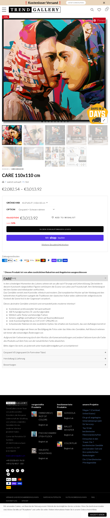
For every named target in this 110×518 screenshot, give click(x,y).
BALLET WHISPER (69, 428)
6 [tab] (58, 121)
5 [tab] (55, 121)
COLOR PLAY (70, 443)
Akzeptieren (97, 515)
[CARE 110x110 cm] (55, 71)
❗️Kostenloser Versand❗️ (43, 2)
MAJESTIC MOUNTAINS (45, 451)
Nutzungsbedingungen (76, 497)
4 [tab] (51, 121)
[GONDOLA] (59, 413)
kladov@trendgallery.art (15, 456)
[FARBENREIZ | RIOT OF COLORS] (34, 413)
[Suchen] (92, 9)
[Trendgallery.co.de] (35, 10)
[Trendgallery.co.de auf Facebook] (7, 470)
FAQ (93, 497)
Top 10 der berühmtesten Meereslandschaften (91, 431)
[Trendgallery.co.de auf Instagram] (22, 470)
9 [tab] (68, 121)
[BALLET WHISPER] (59, 427)
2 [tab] (45, 121)
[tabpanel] (55, 71)
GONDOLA (69, 413)
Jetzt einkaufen (76, 2)
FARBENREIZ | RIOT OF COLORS (46, 416)
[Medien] (104, 120)
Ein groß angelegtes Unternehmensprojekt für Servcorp (92, 420)
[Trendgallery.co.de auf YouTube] (8, 474)
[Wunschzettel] (99, 10)
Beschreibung (9, 278)
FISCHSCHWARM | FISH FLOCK (46, 435)
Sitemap (25, 501)
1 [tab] (42, 121)
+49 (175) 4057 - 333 (14, 463)
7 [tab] (61, 121)
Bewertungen (9, 364)
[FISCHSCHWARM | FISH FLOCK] (34, 433)
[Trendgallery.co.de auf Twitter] (12, 470)
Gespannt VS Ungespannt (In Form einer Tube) (24, 352)
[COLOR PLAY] (59, 444)
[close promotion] (104, 2)
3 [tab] (48, 121)
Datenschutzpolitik (52, 497)
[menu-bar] (5, 10)
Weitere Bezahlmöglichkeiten (55, 244)
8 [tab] (64, 121)
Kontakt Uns (11, 501)
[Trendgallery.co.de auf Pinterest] (17, 470)
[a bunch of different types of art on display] (76, 157)
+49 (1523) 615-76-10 (15, 460)
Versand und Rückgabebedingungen (22, 497)
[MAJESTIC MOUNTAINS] (34, 450)
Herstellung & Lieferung (14, 358)
